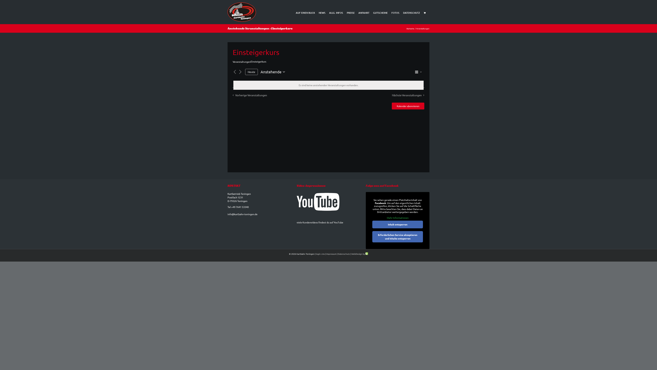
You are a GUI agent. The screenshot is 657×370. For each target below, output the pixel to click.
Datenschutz (344, 253)
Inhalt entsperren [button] (397, 224)
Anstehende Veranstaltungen (248, 28)
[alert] (328, 85)
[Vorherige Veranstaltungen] (235, 72)
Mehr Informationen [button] (398, 217)
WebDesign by (358, 253)
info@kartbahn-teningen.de (242, 214)
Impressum (331, 253)
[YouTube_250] (318, 201)
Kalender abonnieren (408, 106)
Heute (251, 71)
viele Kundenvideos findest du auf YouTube (320, 222)
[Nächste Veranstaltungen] (240, 72)
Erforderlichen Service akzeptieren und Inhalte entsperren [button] (397, 236)
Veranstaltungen (242, 61)
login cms (320, 253)
